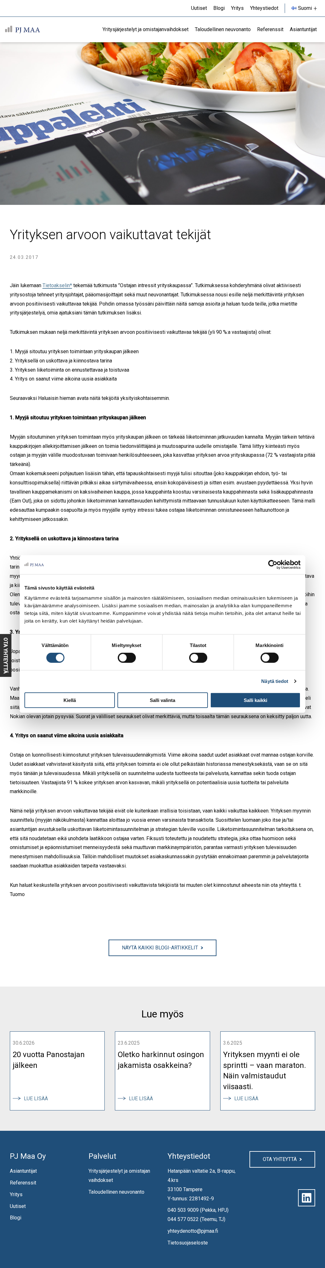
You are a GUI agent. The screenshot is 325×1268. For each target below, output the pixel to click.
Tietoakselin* (57, 285)
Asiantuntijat (23, 1171)
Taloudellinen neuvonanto (116, 1192)
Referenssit (23, 1183)
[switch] (127, 658)
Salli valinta (162, 700)
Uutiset (18, 1206)
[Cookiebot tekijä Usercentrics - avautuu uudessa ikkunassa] (273, 565)
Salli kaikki (255, 700)
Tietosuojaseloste (188, 1243)
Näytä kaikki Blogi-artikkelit (160, 948)
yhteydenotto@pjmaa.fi (193, 1231)
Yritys (16, 1194)
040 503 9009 (183, 1210)
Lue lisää (38, 1099)
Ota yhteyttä (280, 1159)
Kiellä (69, 700)
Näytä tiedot (274, 681)
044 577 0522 (183, 1219)
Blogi (15, 1218)
